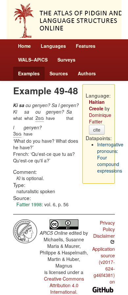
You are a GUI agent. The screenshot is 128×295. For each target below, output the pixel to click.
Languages (53, 46)
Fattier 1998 (29, 204)
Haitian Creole (97, 105)
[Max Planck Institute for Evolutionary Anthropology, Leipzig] (25, 230)
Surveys (66, 59)
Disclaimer (104, 235)
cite (96, 129)
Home (24, 46)
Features (86, 46)
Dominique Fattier (100, 118)
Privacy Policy (107, 225)
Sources (59, 73)
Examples (29, 73)
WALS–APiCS (33, 59)
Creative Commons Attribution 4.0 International (64, 285)
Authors (87, 73)
